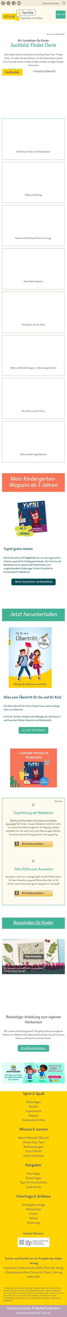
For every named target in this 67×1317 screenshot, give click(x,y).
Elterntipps (33, 1173)
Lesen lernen (33, 1187)
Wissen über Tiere (33, 1142)
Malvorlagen (33, 1102)
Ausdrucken (12, 72)
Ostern (33, 1213)
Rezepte (33, 1115)
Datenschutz (26, 1268)
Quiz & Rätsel (34, 1151)
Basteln (33, 1106)
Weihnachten (33, 1209)
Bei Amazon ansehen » (33, 844)
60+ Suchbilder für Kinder (33, 41)
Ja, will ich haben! (33, 730)
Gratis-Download (33, 1155)
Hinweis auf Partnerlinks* (55, 34)
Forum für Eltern (41, 1272)
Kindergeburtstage (33, 1205)
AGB (39, 1268)
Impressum (10, 1268)
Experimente (33, 1111)
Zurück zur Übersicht (44, 71)
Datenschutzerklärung (14, 971)
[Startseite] (22, 20)
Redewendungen (33, 1147)
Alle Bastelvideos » (33, 1048)
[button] (33, 956)
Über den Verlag (53, 1268)
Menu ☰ (61, 14)
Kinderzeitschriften (51, 4)
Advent (33, 1218)
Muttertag (33, 1222)
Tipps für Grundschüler (33, 1182)
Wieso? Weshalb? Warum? (33, 1138)
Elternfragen (33, 1178)
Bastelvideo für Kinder (33, 923)
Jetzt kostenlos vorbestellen (33, 581)
